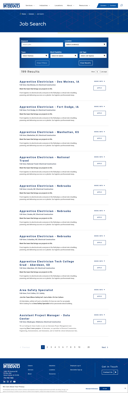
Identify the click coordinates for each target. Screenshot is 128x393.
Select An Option (57, 56)
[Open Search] (121, 5)
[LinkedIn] (4, 382)
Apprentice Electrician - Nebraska (45, 185)
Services (29, 5)
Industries (43, 5)
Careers (103, 5)
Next (104, 347)
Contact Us (108, 372)
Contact (113, 5)
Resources (83, 5)
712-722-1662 (8, 378)
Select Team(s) (28, 56)
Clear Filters (42, 63)
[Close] (125, 388)
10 (79, 347)
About (69, 5)
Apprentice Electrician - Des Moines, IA (49, 81)
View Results (85, 63)
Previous (26, 347)
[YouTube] (14, 382)
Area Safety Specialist (36, 290)
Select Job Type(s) (87, 56)
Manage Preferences (92, 388)
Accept (105, 388)
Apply (99, 88)
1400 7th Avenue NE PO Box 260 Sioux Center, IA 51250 (11, 373)
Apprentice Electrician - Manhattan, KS (49, 132)
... (84, 347)
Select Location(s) (72, 44)
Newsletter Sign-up (76, 370)
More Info (98, 81)
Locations (59, 5)
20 (89, 347)
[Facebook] (10, 382)
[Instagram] (8, 382)
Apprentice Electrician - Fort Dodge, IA (49, 106)
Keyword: (24, 41)
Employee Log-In (75, 365)
